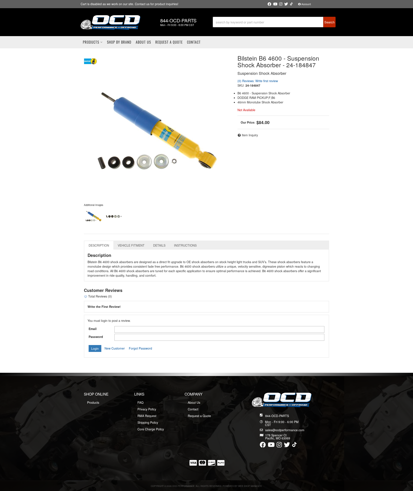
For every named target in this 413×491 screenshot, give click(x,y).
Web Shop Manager (250, 486)
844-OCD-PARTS (277, 416)
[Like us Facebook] (269, 4)
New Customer (115, 348)
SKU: (240, 85)
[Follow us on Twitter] (286, 4)
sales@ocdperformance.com (284, 429)
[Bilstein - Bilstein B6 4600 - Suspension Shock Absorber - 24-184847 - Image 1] (93, 216)
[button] (274, 22)
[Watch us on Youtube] (275, 4)
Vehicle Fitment (131, 245)
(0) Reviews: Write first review (257, 81)
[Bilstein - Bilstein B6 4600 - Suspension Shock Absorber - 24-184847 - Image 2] (113, 216)
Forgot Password (140, 348)
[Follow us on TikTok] (291, 3)
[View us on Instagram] (280, 4)
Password (96, 336)
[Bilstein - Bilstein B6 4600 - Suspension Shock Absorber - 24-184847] (90, 60)
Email (93, 329)
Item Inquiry (250, 135)
